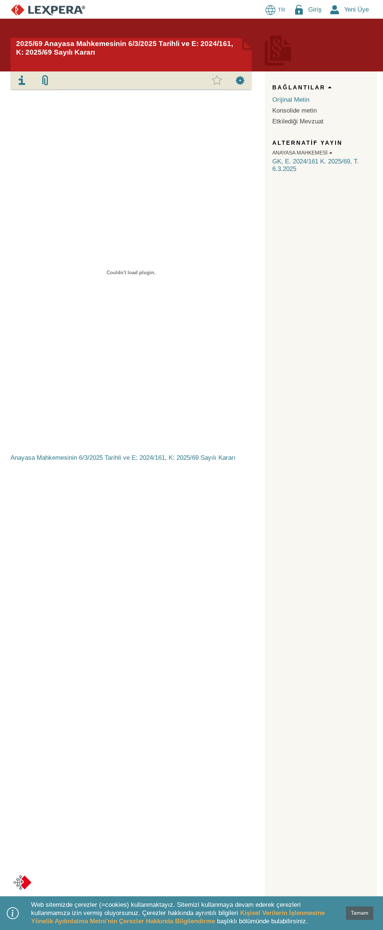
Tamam (359, 913)
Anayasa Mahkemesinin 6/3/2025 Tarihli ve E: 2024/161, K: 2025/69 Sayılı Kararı (123, 457)
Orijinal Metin (290, 99)
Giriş (315, 9)
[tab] (22, 80)
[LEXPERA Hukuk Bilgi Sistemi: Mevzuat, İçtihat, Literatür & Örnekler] (48, 9)
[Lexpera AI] (22, 882)
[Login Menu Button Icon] (298, 9)
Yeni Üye (356, 9)
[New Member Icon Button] (334, 9)
